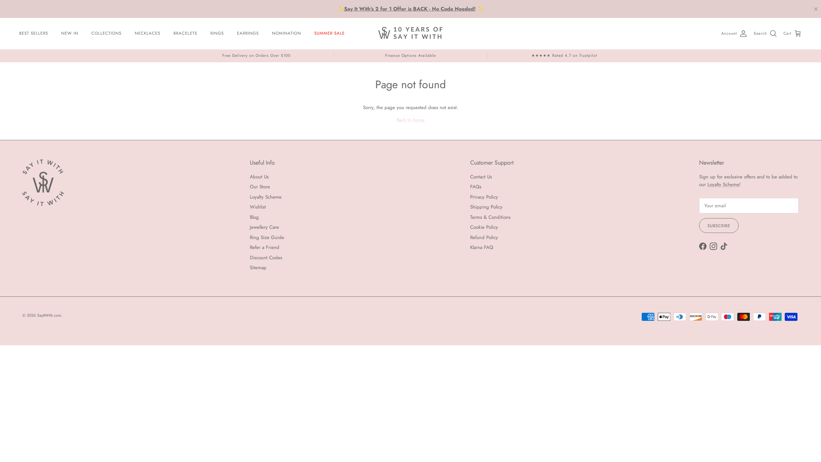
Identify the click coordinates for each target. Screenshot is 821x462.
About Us (259, 176)
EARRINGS (248, 33)
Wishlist (258, 206)
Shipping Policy (486, 206)
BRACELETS (185, 33)
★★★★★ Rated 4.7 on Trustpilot (564, 55)
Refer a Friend (264, 247)
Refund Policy (484, 237)
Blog (254, 217)
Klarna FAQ (481, 247)
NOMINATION (286, 33)
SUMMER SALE (329, 33)
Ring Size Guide (267, 237)
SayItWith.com (49, 315)
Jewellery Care (264, 227)
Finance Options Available (410, 55)
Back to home (411, 120)
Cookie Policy (484, 227)
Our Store (260, 186)
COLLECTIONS (106, 33)
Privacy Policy (484, 197)
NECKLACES (147, 33)
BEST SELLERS (33, 33)
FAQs (475, 186)
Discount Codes (266, 257)
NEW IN (69, 33)
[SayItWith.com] (410, 33)
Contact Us (481, 176)
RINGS (217, 33)
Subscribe (718, 226)
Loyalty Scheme (266, 197)
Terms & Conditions (490, 217)
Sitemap (258, 267)
